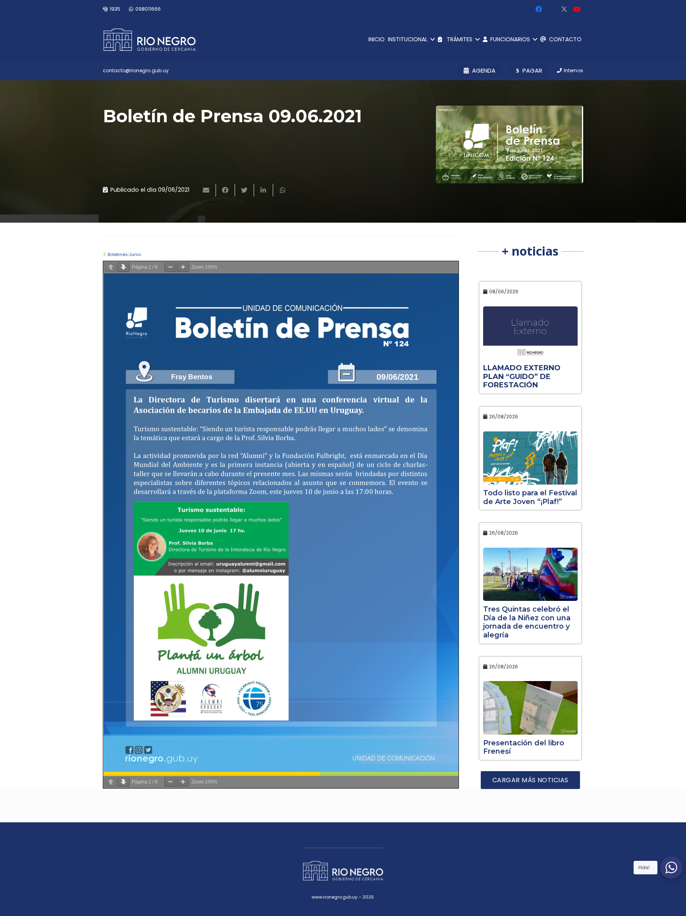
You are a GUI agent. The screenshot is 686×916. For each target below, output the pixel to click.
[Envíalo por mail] (206, 190)
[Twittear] (244, 190)
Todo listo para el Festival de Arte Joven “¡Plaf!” (530, 497)
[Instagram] (551, 9)
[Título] (564, 9)
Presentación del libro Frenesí (523, 747)
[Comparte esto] (225, 190)
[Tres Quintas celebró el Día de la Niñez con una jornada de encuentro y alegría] (530, 574)
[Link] (149, 40)
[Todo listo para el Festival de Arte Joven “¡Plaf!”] (530, 458)
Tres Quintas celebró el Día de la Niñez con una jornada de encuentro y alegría (526, 622)
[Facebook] (538, 9)
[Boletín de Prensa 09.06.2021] (509, 144)
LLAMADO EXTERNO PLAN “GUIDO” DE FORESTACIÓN (522, 376)
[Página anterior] (111, 267)
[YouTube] (576, 9)
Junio (135, 254)
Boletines (118, 254)
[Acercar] (183, 267)
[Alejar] (170, 267)
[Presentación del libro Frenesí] (530, 707)
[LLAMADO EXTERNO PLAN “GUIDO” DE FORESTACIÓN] (530, 333)
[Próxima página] (123, 267)
